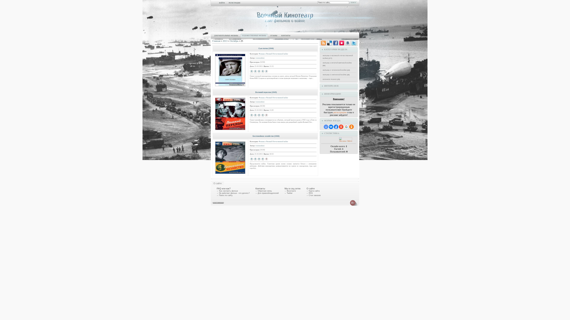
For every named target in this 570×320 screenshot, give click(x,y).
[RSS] (323, 43)
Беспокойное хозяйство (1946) (266, 136)
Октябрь (234, 41)
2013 (225, 41)
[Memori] (341, 43)
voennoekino (260, 58)
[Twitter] (354, 43)
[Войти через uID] (326, 127)
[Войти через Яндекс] (341, 127)
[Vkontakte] (347, 43)
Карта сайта (314, 191)
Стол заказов (315, 195)
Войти (222, 3)
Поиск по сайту (226, 195)
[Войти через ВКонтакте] (331, 127)
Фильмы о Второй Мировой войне (337, 63)
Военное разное (330, 79)
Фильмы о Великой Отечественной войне (273, 54)
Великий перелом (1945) (266, 92)
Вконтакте (291, 191)
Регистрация (234, 3)
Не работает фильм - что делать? (234, 193)
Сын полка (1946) (266, 48)
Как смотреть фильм (228, 191)
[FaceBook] (335, 43)
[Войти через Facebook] (336, 127)
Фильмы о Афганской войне (334, 75)
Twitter (289, 193)
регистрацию (340, 112)
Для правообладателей (268, 193)
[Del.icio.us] (329, 43)
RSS (311, 193)
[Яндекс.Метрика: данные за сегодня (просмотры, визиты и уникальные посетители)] (345, 139)
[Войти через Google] (346, 126)
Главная (216, 41)
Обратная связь (265, 191)
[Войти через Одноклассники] (351, 127)
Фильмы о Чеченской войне (335, 70)
